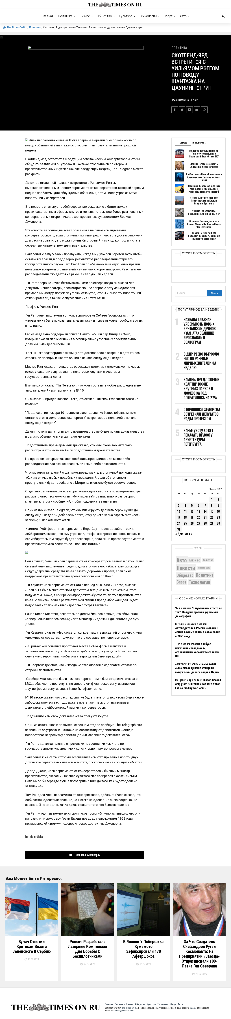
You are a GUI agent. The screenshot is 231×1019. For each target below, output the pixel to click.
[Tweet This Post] (182, 109)
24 (178, 523)
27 (198, 523)
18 (185, 517)
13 (198, 511)
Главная (48, 16)
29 (211, 523)
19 (192, 517)
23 (218, 517)
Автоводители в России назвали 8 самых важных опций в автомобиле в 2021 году (197, 632)
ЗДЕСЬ (193, 1007)
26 (192, 523)
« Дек (179, 534)
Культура (125, 16)
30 (218, 523)
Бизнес (85, 16)
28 (205, 523)
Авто (183, 16)
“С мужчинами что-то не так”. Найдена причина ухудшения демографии (198, 612)
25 (185, 523)
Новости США (203, 567)
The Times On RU (17, 27)
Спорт (168, 16)
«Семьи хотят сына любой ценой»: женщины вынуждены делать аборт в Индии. (197, 668)
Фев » (188, 534)
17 (178, 517)
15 (211, 511)
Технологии (148, 16)
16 (218, 511)
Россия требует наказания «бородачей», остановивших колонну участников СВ (197, 650)
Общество (104, 16)
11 (185, 511)
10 (178, 511)
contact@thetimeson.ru (124, 1010)
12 (192, 511)
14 (205, 511)
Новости (185, 567)
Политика (65, 16)
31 (178, 529)
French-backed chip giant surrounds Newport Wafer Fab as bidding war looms (198, 684)
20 (198, 517)
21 (205, 517)
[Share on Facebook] (174, 109)
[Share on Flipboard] (189, 109)
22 (211, 517)
